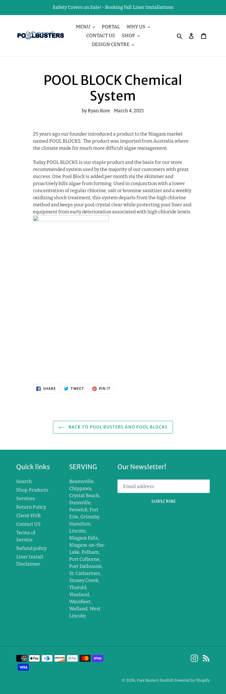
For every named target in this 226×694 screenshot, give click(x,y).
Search (24, 481)
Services (25, 498)
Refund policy (31, 548)
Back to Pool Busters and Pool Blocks (117, 427)
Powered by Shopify (192, 680)
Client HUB (28, 515)
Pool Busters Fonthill (155, 680)
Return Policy (31, 507)
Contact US (28, 524)
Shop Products (32, 490)
